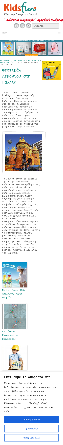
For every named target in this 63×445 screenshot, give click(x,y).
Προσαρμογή (31, 428)
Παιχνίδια (33, 61)
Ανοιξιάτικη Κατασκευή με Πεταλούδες (10, 335)
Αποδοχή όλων (32, 419)
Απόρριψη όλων (31, 437)
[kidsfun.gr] (20, 15)
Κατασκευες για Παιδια (12, 61)
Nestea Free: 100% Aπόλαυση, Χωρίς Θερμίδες (13, 294)
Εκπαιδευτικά (7, 63)
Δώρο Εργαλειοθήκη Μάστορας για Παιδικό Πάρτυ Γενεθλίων (13, 378)
